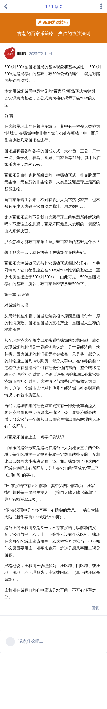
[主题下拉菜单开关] (101, 6)
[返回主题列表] (5, 6)
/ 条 (51, 6)
